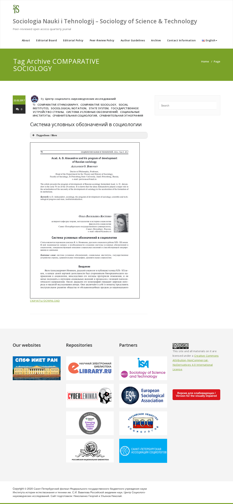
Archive (156, 40)
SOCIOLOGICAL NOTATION (68, 108)
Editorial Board (46, 40)
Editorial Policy (73, 40)
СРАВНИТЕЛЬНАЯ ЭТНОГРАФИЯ (121, 115)
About (26, 40)
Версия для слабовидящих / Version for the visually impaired (196, 394)
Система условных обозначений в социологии (86, 124)
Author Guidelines (133, 40)
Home (205, 61)
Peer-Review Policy (102, 40)
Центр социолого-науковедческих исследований (80, 99)
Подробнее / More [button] (46, 135)
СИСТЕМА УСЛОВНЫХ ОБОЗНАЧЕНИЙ (92, 112)
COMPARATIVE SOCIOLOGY (98, 104)
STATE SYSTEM (98, 108)
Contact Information (181, 40)
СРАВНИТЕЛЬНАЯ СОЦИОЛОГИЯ (75, 115)
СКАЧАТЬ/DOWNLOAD (45, 300)
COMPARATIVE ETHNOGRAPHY (57, 104)
